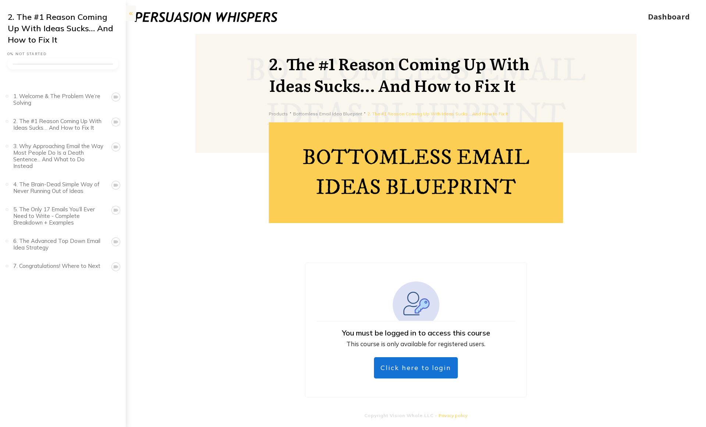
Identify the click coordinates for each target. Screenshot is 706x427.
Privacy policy (453, 415)
